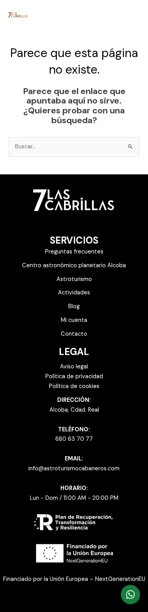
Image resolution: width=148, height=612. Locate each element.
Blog (74, 306)
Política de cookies (74, 386)
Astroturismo (74, 279)
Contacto (74, 334)
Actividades (74, 292)
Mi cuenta (74, 320)
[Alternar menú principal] (132, 14)
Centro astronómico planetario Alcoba (74, 265)
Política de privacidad (74, 376)
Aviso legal (74, 366)
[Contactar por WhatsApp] (130, 594)
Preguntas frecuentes (74, 251)
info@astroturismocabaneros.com (74, 468)
